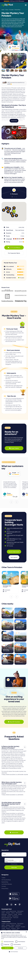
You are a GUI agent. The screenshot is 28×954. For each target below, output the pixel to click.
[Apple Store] (14, 893)
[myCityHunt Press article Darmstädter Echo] (20, 295)
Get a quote (14, 557)
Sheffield (18, 925)
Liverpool (10, 914)
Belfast (20, 914)
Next (16, 502)
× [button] (26, 932)
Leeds (3, 912)
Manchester (19, 912)
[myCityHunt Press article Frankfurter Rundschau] (7, 301)
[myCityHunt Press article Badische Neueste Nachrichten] (7, 290)
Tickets (3, 877)
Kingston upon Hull (6, 919)
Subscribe (14, 867)
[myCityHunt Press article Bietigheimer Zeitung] (20, 291)
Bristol (13, 912)
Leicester (4, 916)
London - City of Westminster (9, 911)
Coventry (4, 930)
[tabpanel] (14, 191)
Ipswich (9, 916)
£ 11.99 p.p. (15, 247)
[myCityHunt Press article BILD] (7, 296)
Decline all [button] (20, 947)
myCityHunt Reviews (7, 884)
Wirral (18, 928)
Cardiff (15, 914)
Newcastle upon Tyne (7, 917)
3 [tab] (16, 196)
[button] (14, 951)
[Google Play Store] (14, 898)
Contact (4, 886)
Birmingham (20, 911)
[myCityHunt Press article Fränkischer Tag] (20, 301)
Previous (11, 502)
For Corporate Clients (14, 253)
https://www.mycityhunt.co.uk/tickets (12, 794)
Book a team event (14, 551)
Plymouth (15, 917)
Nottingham (15, 916)
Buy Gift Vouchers (15, 722)
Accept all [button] (7, 947)
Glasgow (8, 912)
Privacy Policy (14, 864)
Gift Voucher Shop (6, 879)
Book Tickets (15, 448)
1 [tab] (12, 196)
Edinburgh (4, 914)
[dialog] (14, 942)
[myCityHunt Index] (9, 5)
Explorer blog (5, 882)
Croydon (23, 926)
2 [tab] (14, 196)
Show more (14, 120)
